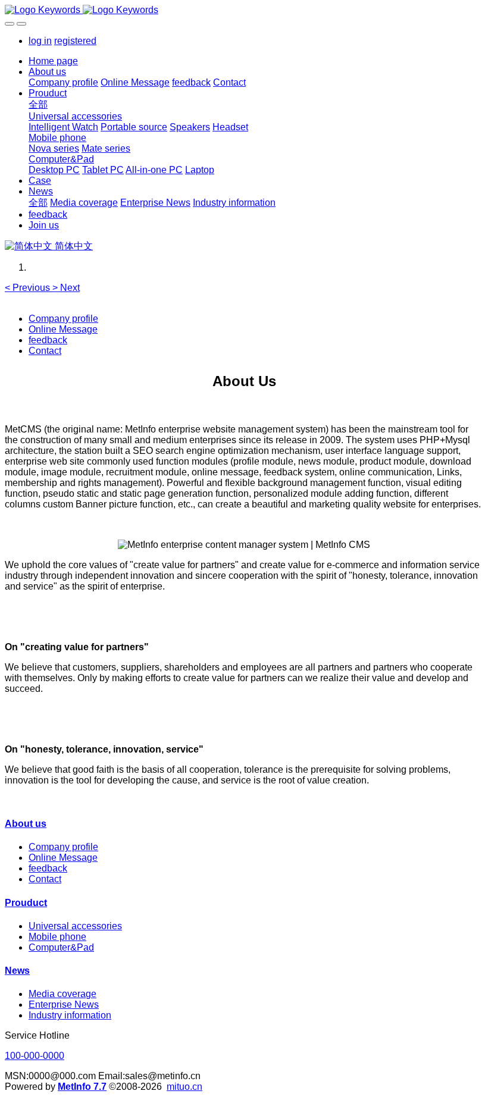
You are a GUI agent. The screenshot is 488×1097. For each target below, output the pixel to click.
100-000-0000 (34, 1056)
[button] (28, 288)
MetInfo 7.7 (82, 1087)
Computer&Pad (61, 947)
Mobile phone (57, 937)
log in (40, 41)
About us (25, 824)
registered (75, 41)
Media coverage (62, 994)
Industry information (70, 1015)
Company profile (63, 319)
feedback (48, 340)
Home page (53, 61)
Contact (45, 351)
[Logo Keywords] (244, 10)
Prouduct (26, 903)
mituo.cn (184, 1087)
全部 (38, 104)
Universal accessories (75, 926)
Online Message (63, 329)
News (17, 971)
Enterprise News (64, 1004)
